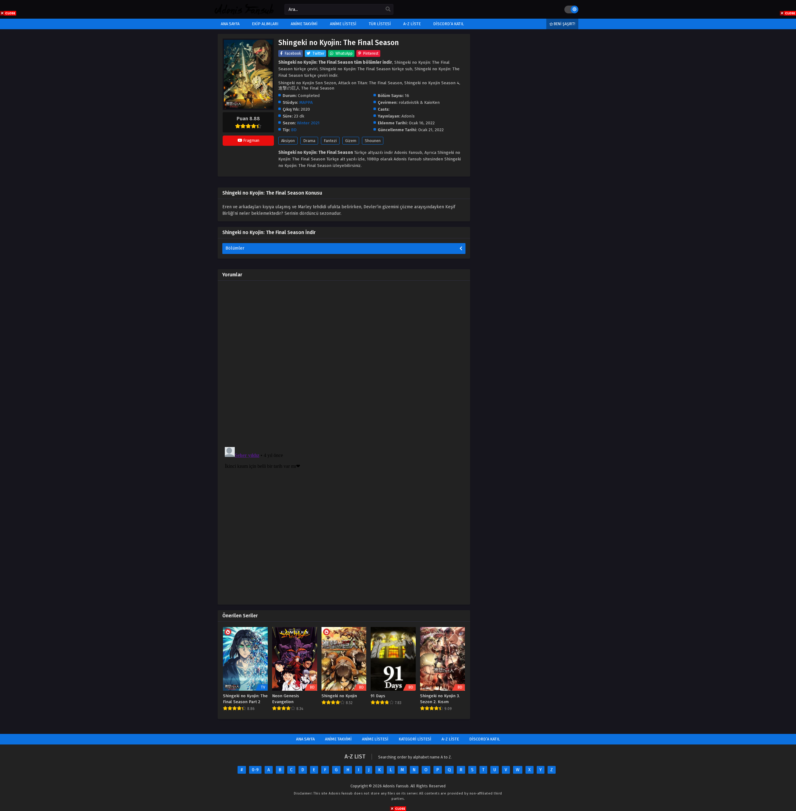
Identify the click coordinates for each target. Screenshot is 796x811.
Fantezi (330, 140)
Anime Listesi (375, 739)
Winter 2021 (308, 123)
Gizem (350, 140)
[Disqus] (343, 363)
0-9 (255, 769)
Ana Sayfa (305, 739)
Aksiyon (288, 140)
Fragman (250, 140)
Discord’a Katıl (484, 739)
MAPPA (306, 102)
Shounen (373, 140)
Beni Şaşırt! (564, 24)
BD (294, 129)
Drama (309, 140)
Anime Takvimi (338, 739)
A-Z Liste (450, 739)
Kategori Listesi (415, 739)
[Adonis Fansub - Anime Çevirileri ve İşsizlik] (244, 13)
